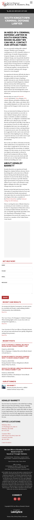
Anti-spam (24, 516)
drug (17, 98)
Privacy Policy (17, 516)
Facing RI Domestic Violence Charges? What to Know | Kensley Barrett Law (15, 357)
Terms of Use (10, 516)
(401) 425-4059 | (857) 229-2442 (18, 11)
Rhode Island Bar (11, 199)
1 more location (6, 442)
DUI (25, 98)
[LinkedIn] (15, 499)
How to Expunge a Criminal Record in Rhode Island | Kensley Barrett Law (15, 345)
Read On (4, 312)
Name (4, 265)
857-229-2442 (5, 430)
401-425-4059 (5, 439)
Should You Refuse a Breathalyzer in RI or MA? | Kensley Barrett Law (17, 369)
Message (5, 282)
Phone (4, 271)
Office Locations (11, 421)
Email (3, 276)
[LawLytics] (17, 511)
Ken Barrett (11, 385)
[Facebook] (18, 499)
